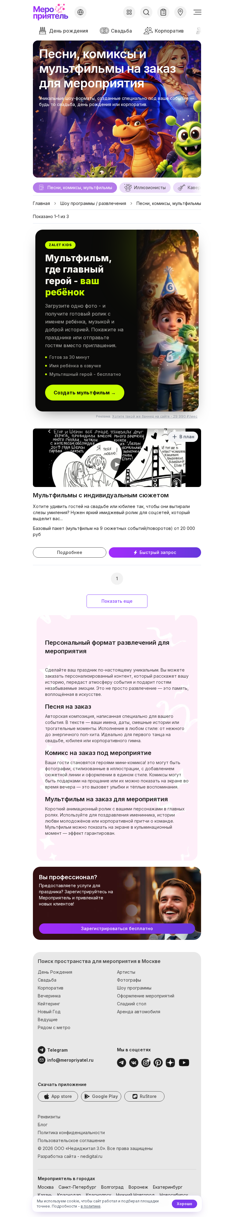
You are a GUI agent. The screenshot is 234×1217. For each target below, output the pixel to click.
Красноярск (98, 1195)
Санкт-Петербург (77, 1187)
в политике (91, 1206)
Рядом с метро (54, 1027)
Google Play (105, 1096)
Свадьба (121, 31)
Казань (45, 1195)
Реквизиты (49, 1116)
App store (61, 1096)
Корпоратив (169, 31)
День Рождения (55, 972)
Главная (41, 203)
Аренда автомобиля (138, 1011)
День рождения (68, 31)
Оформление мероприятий (145, 995)
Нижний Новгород (135, 1195)
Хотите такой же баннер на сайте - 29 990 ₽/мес (154, 416)
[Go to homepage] (52, 12)
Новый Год (49, 1011)
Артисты (126, 972)
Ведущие (48, 1019)
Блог (43, 1124)
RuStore (148, 1096)
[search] (146, 12)
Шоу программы (134, 987)
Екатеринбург (168, 1187)
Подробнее (69, 552)
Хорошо (184, 1203)
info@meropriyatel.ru (62, 1060)
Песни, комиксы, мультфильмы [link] (168, 203)
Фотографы (129, 979)
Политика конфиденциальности (71, 1132)
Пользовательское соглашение (71, 1140)
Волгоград (112, 1187)
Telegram (57, 1050)
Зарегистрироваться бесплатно (117, 928)
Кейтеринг (49, 1003)
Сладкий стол (131, 1003)
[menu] (197, 12)
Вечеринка (49, 995)
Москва (46, 1187)
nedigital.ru (91, 1156)
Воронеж (138, 1187)
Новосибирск (174, 1195)
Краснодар (69, 1195)
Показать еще (117, 601)
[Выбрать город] (80, 12)
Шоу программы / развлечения (93, 203)
